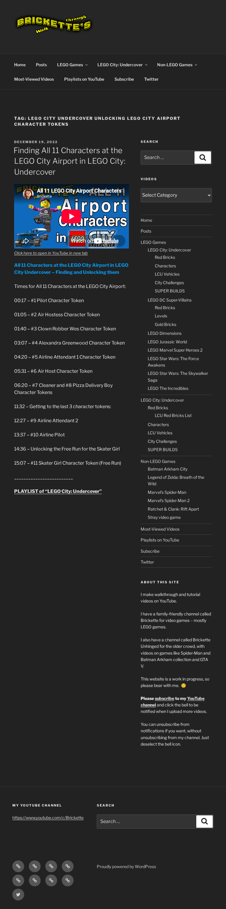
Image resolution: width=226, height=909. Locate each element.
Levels (161, 315)
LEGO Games (70, 64)
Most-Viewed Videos (34, 79)
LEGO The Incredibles (168, 388)
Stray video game (164, 517)
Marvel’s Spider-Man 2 (169, 500)
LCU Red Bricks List (173, 415)
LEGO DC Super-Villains (170, 299)
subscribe (164, 698)
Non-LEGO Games (174, 64)
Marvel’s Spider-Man (167, 492)
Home (20, 64)
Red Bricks (165, 257)
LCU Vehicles (167, 273)
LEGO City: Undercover (120, 64)
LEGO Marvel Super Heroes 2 (175, 349)
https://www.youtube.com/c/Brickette (48, 817)
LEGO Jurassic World (167, 341)
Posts (41, 64)
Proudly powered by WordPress (126, 866)
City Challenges (169, 282)
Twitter (151, 79)
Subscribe (124, 79)
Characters (165, 265)
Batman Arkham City (167, 468)
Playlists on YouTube (84, 79)
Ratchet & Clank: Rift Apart (173, 508)
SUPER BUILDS (170, 290)
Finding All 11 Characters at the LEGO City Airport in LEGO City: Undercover (69, 161)
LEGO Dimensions (165, 333)
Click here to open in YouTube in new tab (51, 253)
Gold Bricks (165, 324)
